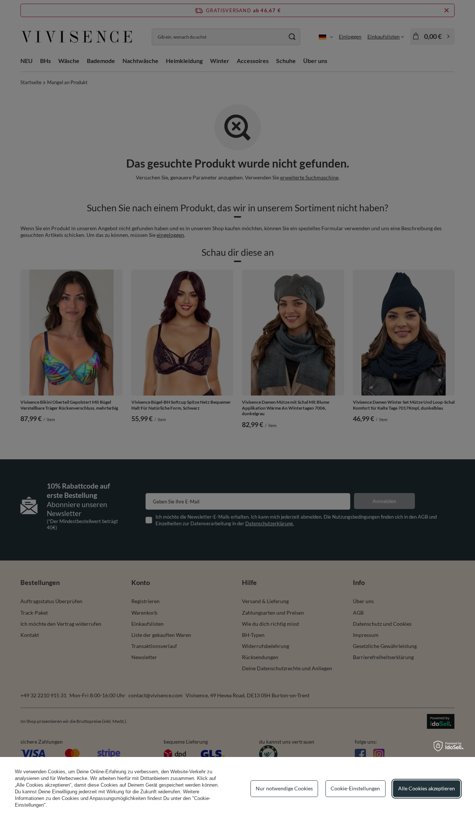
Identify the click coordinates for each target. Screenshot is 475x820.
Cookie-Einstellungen (355, 788)
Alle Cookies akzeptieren (426, 788)
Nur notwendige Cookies (284, 788)
